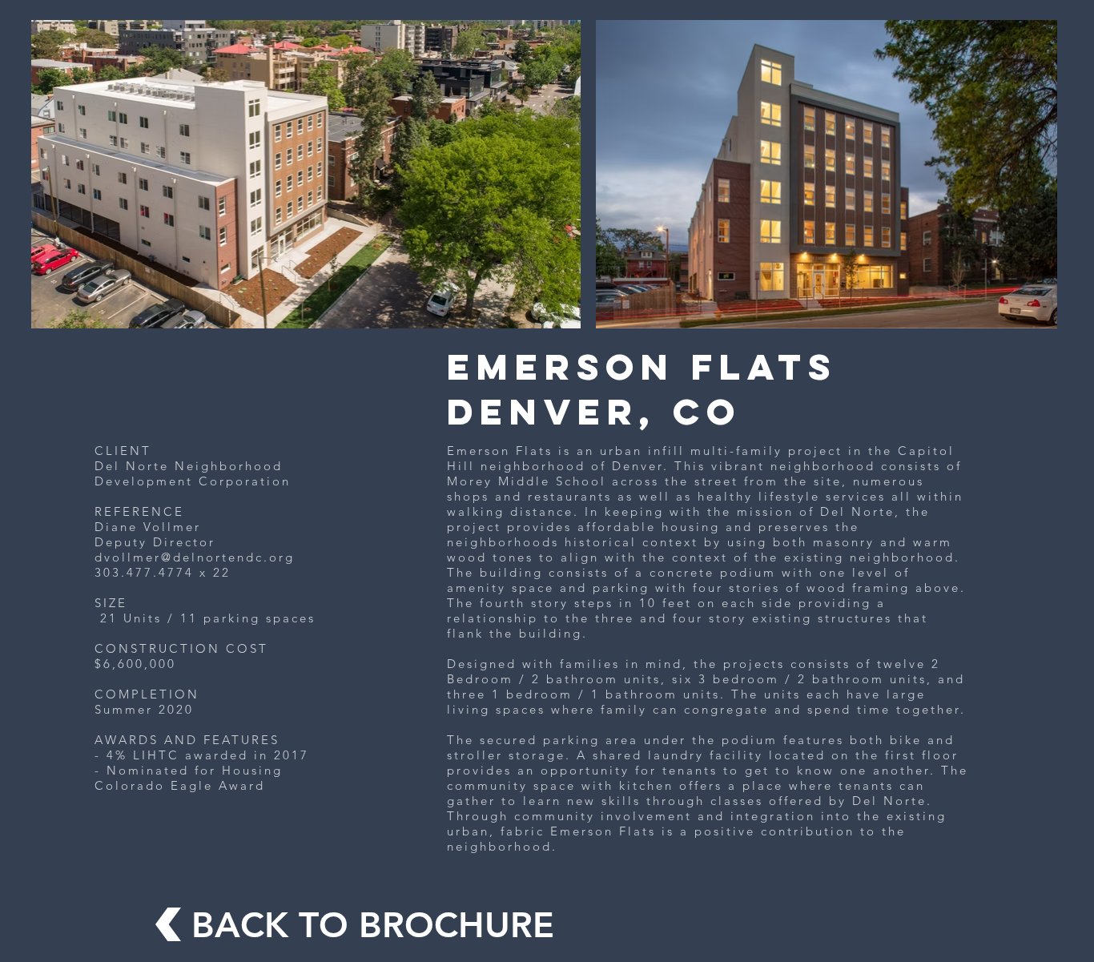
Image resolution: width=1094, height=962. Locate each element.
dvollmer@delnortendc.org (195, 557)
